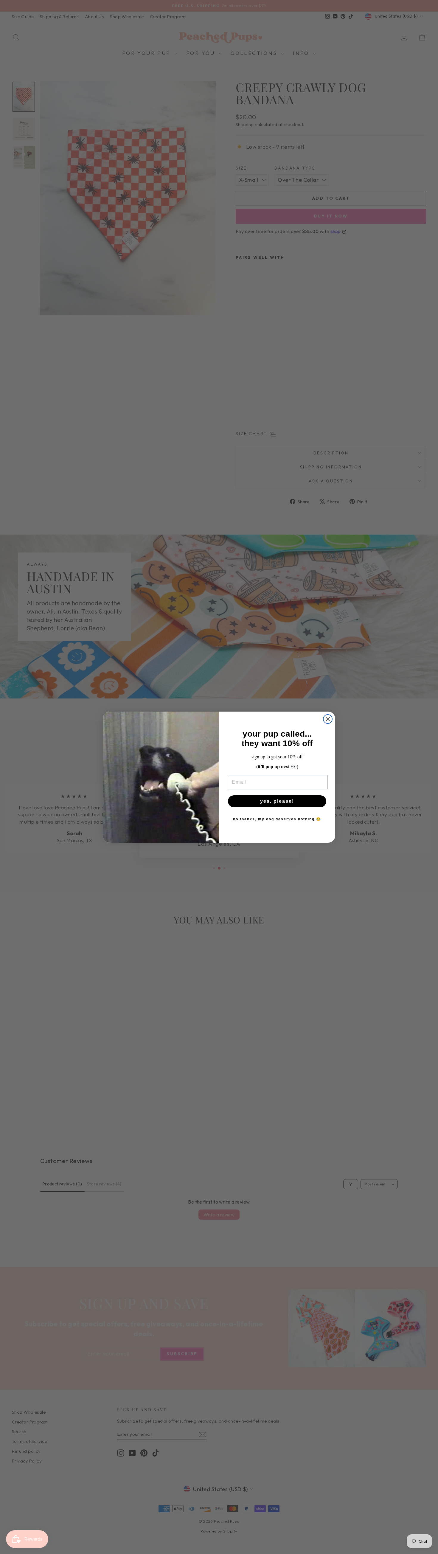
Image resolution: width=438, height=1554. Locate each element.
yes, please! (277, 801)
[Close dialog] (327, 719)
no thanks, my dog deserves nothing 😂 (277, 819)
